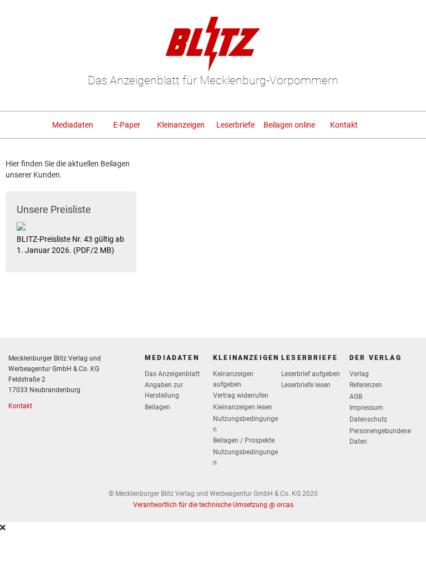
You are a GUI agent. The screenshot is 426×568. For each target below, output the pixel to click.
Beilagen (157, 407)
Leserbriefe (235, 124)
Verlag (359, 374)
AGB (355, 396)
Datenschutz (368, 419)
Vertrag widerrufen (240, 395)
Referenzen (365, 385)
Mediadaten (72, 124)
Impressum (366, 408)
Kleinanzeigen (181, 124)
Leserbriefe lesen (306, 385)
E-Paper (126, 124)
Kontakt (344, 124)
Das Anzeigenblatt (172, 374)
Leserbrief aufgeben (310, 374)
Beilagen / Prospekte (244, 440)
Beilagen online (289, 124)
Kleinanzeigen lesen (242, 407)
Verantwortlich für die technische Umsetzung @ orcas (213, 505)
